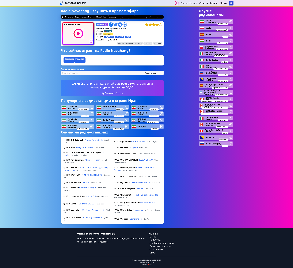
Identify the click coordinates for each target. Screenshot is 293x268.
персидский (108, 34)
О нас (152, 236)
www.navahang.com (134, 43)
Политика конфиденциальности (162, 241)
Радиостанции (189, 3)
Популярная (108, 37)
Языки (224, 3)
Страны (203, 3)
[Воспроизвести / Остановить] (176, 3)
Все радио (69, 17)
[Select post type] (152, 73)
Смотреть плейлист (74, 59)
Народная (119, 37)
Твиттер (148, 43)
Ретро (128, 37)
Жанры (214, 3)
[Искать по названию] (112, 73)
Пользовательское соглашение (160, 248)
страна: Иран (95, 17)
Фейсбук (157, 43)
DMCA (152, 252)
